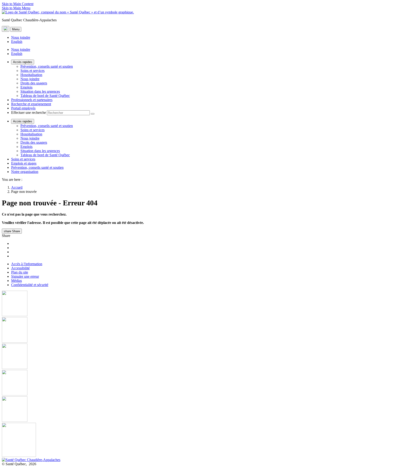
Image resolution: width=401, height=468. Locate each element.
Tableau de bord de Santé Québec (45, 96)
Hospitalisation (31, 75)
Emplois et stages (23, 163)
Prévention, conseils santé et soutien (46, 66)
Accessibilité (20, 268)
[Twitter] (200, 383)
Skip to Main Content (17, 4)
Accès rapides (22, 62)
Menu (15, 29)
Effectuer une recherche (28, 113)
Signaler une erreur (25, 276)
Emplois (26, 87)
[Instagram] (200, 330)
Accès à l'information (26, 264)
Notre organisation (24, 172)
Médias (16, 281)
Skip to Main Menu (16, 8)
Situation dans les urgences (40, 91)
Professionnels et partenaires (31, 100)
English (16, 42)
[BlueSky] (200, 440)
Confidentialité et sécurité (29, 285)
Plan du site (19, 272)
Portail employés (23, 108)
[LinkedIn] (200, 409)
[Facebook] (200, 304)
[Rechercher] (92, 114)
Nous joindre (20, 37)
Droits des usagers (33, 83)
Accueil (17, 187)
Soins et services (32, 71)
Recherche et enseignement (31, 104)
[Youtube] (200, 357)
